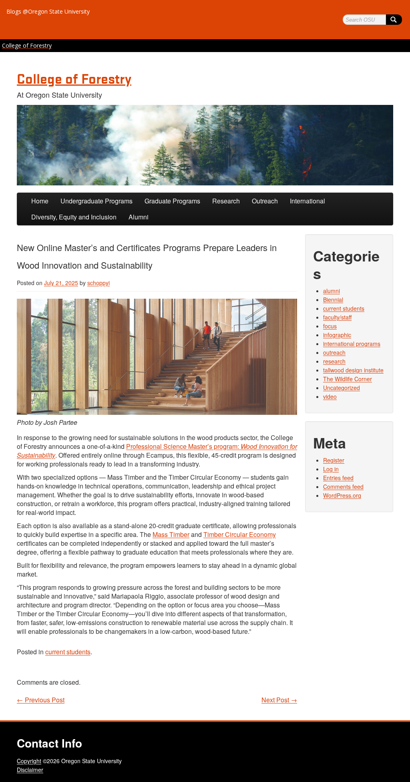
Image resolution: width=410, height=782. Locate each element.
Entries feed (338, 478)
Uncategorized (341, 388)
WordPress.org (342, 495)
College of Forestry (27, 45)
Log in (331, 469)
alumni (331, 291)
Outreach (265, 200)
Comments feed (343, 486)
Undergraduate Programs (96, 200)
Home (39, 200)
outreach (334, 352)
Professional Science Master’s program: (157, 451)
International (307, 200)
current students (67, 651)
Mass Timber (171, 534)
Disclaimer (30, 770)
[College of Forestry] (205, 145)
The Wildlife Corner (347, 379)
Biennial (333, 300)
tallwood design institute (353, 370)
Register (333, 460)
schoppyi (98, 283)
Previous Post (40, 700)
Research (226, 200)
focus (330, 326)
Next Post (279, 700)
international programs (351, 344)
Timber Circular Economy (239, 534)
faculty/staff (337, 317)
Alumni (139, 216)
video (330, 396)
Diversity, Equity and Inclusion (74, 216)
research (334, 361)
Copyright (29, 761)
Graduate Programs (172, 200)
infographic (337, 335)
